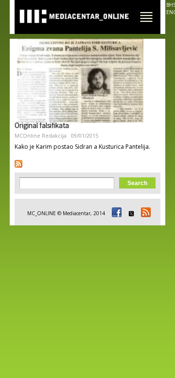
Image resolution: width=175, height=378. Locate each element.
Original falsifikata (42, 126)
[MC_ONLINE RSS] (144, 213)
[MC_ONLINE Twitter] (129, 213)
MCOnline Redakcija (41, 135)
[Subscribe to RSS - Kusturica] (18, 163)
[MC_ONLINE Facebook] (115, 213)
